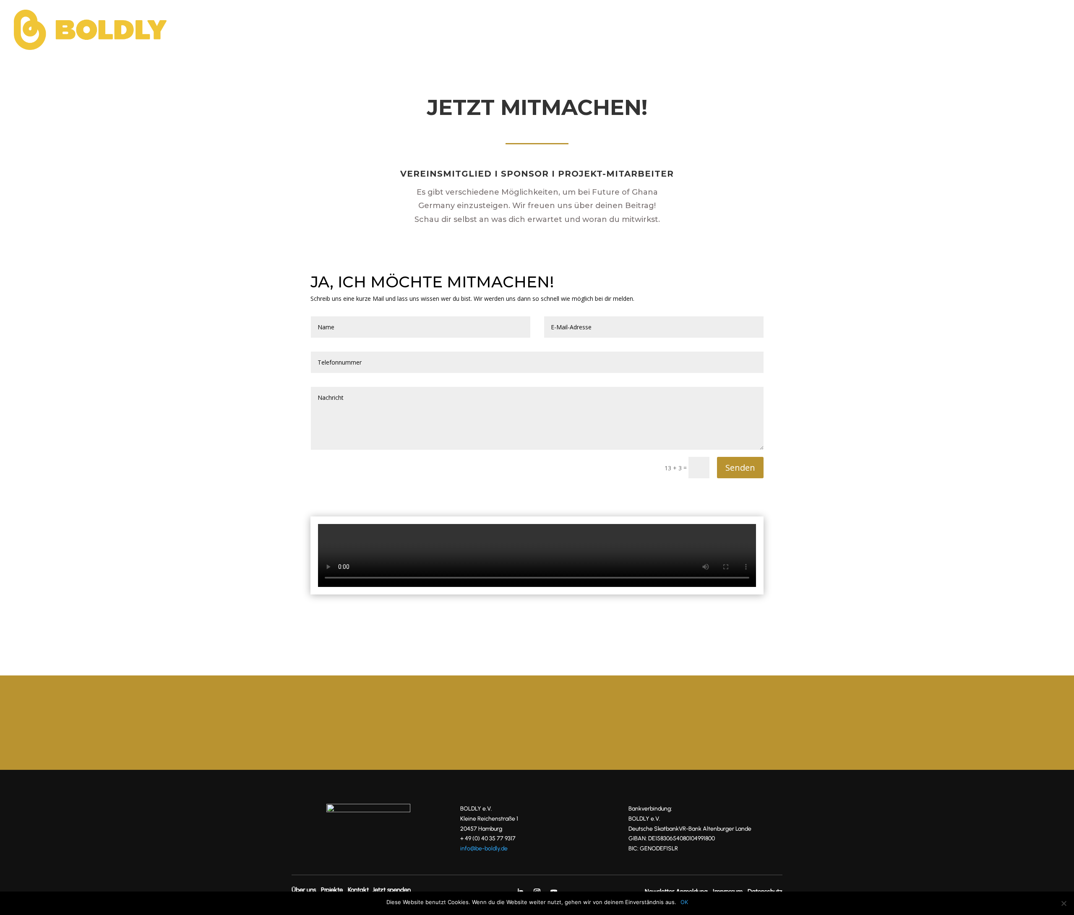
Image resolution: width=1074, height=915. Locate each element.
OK (684, 902)
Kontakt (891, 31)
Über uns (807, 31)
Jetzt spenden (942, 31)
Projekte (850, 31)
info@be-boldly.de (484, 848)
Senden (740, 467)
